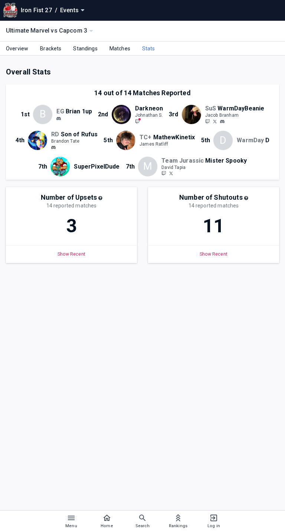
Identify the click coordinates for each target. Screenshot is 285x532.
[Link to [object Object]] (123, 114)
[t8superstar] (53, 147)
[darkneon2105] (137, 121)
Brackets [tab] (50, 48)
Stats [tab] (148, 48)
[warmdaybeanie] (222, 121)
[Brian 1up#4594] (58, 118)
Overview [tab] (17, 48)
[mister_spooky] (163, 173)
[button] (100, 198)
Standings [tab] (85, 48)
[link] (58, 118)
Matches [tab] (119, 48)
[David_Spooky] (171, 173)
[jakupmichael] (207, 121)
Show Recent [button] (71, 254)
